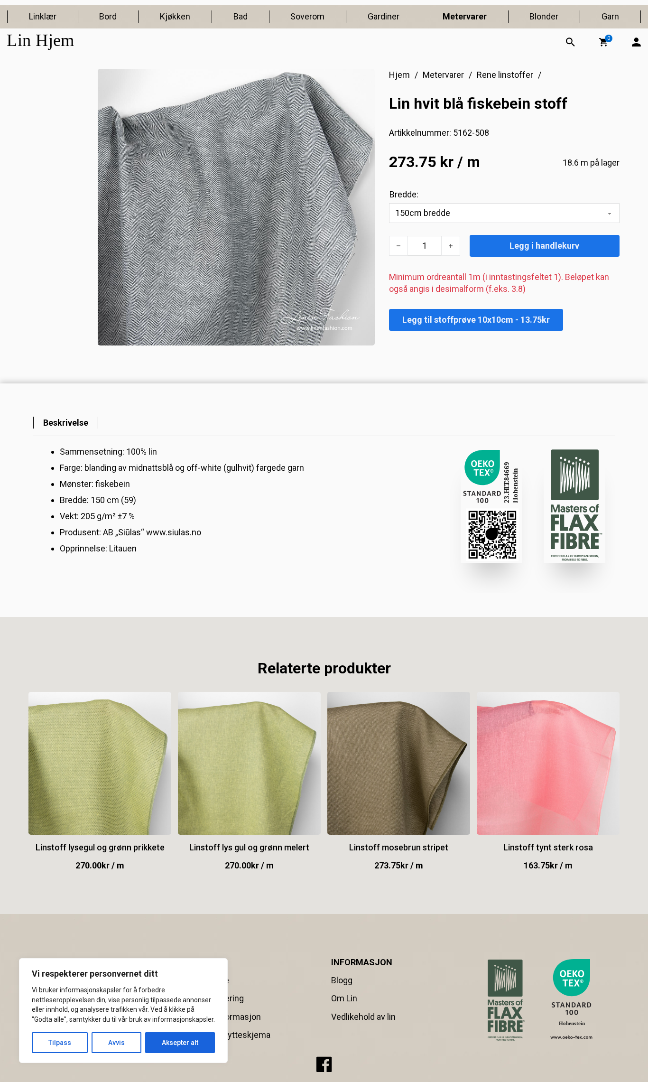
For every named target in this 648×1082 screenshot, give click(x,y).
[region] (123, 1010)
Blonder (543, 16)
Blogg (341, 980)
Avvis (116, 1042)
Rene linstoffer (505, 75)
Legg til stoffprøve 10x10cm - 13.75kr (476, 320)
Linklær (42, 16)
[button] (603, 42)
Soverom (307, 16)
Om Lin (344, 998)
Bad (240, 16)
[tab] (65, 423)
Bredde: (403, 194)
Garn (610, 16)
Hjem (399, 75)
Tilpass (59, 1042)
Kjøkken (175, 16)
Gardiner (383, 16)
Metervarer (465, 16)
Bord (108, 16)
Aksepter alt (180, 1042)
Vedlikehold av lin (363, 1017)
